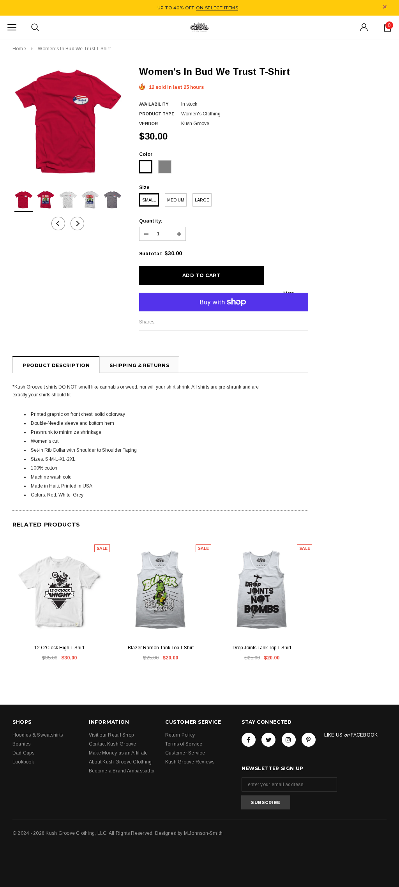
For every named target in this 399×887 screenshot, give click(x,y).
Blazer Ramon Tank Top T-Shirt (161, 647)
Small (149, 200)
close (385, 7)
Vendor (148, 123)
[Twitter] (268, 740)
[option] (68, 121)
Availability (153, 104)
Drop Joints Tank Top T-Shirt (262, 647)
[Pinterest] (309, 740)
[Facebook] (249, 740)
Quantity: (150, 221)
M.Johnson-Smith (203, 833)
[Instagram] (289, 740)
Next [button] (77, 223)
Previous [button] (58, 223)
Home (19, 48)
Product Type (157, 113)
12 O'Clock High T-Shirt (59, 647)
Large (202, 200)
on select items (217, 8)
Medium (175, 200)
